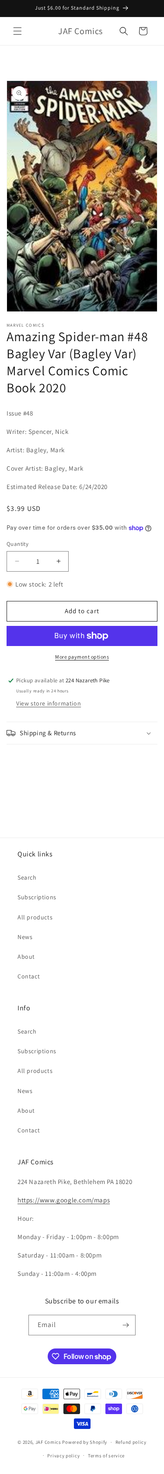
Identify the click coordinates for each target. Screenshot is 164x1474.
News (24, 937)
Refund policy (131, 1442)
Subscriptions (36, 897)
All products (34, 917)
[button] (17, 31)
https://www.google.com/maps (63, 1200)
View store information (48, 703)
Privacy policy (63, 1456)
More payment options (82, 656)
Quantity (17, 544)
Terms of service (106, 1456)
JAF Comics (48, 1442)
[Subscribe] (125, 1325)
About (26, 957)
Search (27, 877)
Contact (28, 976)
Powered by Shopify (84, 1442)
